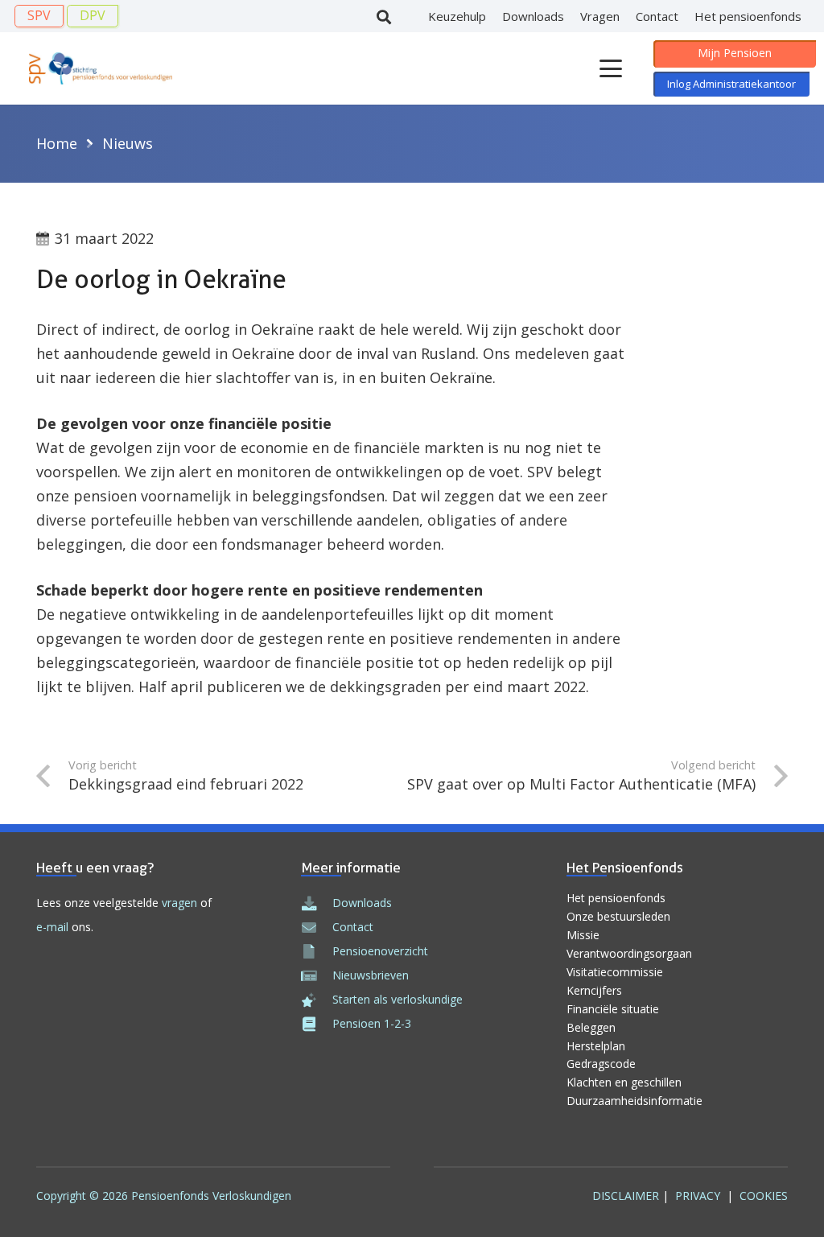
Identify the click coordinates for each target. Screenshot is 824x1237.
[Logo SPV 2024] (100, 68)
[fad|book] (316, 1023)
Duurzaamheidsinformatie (634, 1100)
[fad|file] (316, 951)
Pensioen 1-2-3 (371, 1023)
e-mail (52, 926)
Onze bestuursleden (618, 916)
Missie (582, 934)
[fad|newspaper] (316, 975)
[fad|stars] (316, 999)
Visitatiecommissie (614, 971)
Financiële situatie (612, 1008)
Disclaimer (625, 1195)
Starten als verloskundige (397, 999)
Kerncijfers (594, 990)
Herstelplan (595, 1046)
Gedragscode (601, 1063)
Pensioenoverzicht (380, 951)
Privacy (697, 1195)
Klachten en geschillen (624, 1082)
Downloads (362, 902)
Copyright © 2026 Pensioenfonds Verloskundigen (163, 1195)
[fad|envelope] (316, 927)
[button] (384, 17)
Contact (352, 926)
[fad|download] (316, 903)
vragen (179, 902)
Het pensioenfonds (615, 897)
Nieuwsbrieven (370, 975)
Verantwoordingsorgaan (629, 953)
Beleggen (591, 1027)
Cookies (764, 1195)
